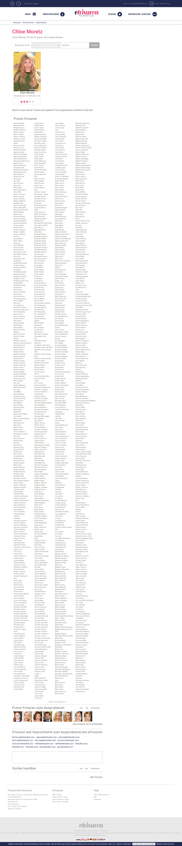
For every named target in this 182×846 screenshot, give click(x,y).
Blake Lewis (18, 427)
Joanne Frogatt (40, 687)
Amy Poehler (18, 248)
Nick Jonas (80, 185)
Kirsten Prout (60, 365)
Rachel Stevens (81, 325)
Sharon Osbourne (82, 483)
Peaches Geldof (82, 272)
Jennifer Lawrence (41, 634)
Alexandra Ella (19, 168)
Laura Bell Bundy (61, 425)
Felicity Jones (39, 372)
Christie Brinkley (20, 612)
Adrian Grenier (19, 145)
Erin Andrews (39, 310)
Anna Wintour (19, 305)
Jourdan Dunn (60, 143)
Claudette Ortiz (19, 645)
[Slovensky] (77, 839)
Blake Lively (18, 430)
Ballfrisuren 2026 (47, 747)
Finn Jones (38, 383)
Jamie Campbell (40, 578)
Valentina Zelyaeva (82, 625)
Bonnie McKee (19, 432)
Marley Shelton (60, 609)
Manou (57, 583)
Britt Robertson (19, 467)
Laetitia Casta (60, 414)
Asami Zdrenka (19, 330)
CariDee (17, 516)
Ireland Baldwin (40, 543)
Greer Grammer (40, 438)
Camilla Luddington (21, 496)
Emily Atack (38, 279)
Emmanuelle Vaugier (42, 303)
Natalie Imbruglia (82, 159)
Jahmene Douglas (41, 556)
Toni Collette (80, 605)
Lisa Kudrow (59, 509)
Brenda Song (18, 447)
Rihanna (79, 363)
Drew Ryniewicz (40, 208)
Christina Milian (19, 623)
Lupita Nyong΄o (60, 543)
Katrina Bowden (61, 263)
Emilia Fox (38, 276)
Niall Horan (80, 181)
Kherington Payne (61, 332)
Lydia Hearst (59, 552)
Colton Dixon (18, 665)
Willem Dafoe (81, 663)
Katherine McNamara (63, 239)
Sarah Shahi (80, 458)
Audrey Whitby (19, 372)
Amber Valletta (19, 232)
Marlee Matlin (60, 607)
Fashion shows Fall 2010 (43, 347)
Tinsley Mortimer (82, 596)
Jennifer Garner (40, 629)
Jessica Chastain (40, 656)
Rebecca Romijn (82, 347)
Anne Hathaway (19, 312)
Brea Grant (17, 445)
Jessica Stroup (40, 669)
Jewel (36, 676)
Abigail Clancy (19, 128)
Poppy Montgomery (83, 296)
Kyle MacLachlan (61, 394)
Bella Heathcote (20, 398)
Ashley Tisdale (19, 361)
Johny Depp (59, 128)
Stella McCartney (82, 547)
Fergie (36, 381)
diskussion (95, 708)
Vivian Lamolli (81, 649)
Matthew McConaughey (64, 627)
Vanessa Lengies (82, 634)
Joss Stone (59, 141)
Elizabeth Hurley (40, 243)
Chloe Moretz (19, 596)
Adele (16, 143)
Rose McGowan (81, 396)
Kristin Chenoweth (62, 385)
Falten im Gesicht (14, 809)
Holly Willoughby (40, 523)
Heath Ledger (39, 481)
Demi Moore (39, 168)
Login (156, 4)
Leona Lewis (59, 472)
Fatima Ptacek (39, 365)
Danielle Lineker (40, 141)
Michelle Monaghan (62, 669)
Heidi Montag (39, 494)
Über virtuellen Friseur (60, 799)
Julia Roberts (60, 150)
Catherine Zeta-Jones (22, 547)
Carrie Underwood (20, 534)
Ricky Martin (80, 361)
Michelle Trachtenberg (63, 674)
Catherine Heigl (19, 545)
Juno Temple (60, 170)
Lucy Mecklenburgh (62, 538)
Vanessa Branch (82, 629)
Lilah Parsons (60, 485)
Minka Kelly (59, 694)
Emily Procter (39, 292)
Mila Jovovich (60, 682)
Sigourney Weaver (82, 505)
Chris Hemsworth (20, 603)
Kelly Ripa (58, 303)
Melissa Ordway (61, 656)
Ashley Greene (19, 347)
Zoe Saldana (80, 685)
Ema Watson (39, 267)
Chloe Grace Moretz (21, 594)
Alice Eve (17, 185)
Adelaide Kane (19, 141)
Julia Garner (59, 148)
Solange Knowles (82, 518)
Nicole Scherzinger (83, 203)
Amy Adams (18, 239)
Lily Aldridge (59, 487)
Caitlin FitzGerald (20, 485)
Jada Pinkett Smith (41, 552)
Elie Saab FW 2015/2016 (43, 223)
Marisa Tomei (60, 605)
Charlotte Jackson (20, 567)
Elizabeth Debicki (40, 236)
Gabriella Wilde (40, 396)
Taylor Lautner (81, 569)
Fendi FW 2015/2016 (41, 376)
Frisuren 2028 (32, 747)
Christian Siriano (20, 609)
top (87, 708)
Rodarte (78, 381)
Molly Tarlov (80, 134)
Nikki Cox (79, 210)
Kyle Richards (60, 396)
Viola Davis (80, 647)
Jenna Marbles (40, 614)
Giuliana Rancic (40, 434)
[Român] (102, 839)
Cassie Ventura (19, 538)
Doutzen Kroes (40, 199)
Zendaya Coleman (82, 680)
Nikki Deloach (81, 212)
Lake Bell (58, 418)
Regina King (80, 352)
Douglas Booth (39, 196)
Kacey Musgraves (61, 179)
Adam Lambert (19, 136)
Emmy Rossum (40, 305)
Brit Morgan (18, 458)
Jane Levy (38, 589)
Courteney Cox (19, 685)
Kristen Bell (59, 376)
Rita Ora (78, 370)
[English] (88, 839)
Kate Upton (59, 223)
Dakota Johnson (40, 136)
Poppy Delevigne (82, 294)
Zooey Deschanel (82, 689)
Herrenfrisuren (13, 804)
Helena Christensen (41, 500)
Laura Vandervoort (62, 436)
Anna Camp (18, 290)
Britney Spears (19, 463)
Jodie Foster (39, 691)
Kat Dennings (60, 201)
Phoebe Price (81, 285)
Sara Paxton (80, 438)
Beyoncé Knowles (20, 414)
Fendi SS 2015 (39, 378)
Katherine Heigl (61, 236)
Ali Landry (17, 179)
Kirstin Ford (59, 370)
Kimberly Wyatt (60, 358)
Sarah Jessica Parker (84, 452)
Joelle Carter (39, 696)
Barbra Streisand (20, 387)
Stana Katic (80, 543)
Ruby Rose (79, 405)
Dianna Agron (39, 188)
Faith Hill (37, 343)
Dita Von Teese (40, 192)
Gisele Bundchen (40, 432)
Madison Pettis (60, 563)
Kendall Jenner (61, 314)
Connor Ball (18, 671)
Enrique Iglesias (40, 307)
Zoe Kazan (79, 682)
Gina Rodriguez (40, 427)
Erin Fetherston (40, 312)
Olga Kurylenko (81, 230)
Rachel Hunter (81, 318)
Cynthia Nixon (39, 130)
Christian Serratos (20, 607)
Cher (15, 578)
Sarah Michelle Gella (83, 454)
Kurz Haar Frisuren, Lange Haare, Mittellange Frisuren (28, 795)
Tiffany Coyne (81, 587)
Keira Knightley (60, 274)
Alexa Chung (18, 163)
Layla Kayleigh (60, 449)
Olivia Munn (80, 236)
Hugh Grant (38, 525)
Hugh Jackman (40, 527)
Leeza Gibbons (60, 458)
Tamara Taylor (81, 560)
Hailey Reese (39, 452)
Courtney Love (19, 687)
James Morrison (40, 576)
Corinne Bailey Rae (21, 680)
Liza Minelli (59, 523)
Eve (35, 339)
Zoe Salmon (80, 687)
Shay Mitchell (81, 489)
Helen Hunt (38, 496)
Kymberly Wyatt (60, 403)
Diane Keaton (39, 181)
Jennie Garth (39, 618)
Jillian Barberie (40, 678)
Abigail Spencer (20, 130)
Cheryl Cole (18, 583)
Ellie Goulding (39, 261)
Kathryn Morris (60, 243)
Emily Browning (40, 283)
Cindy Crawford (19, 636)
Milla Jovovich (60, 691)
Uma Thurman (81, 620)
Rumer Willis (80, 407)
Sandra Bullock (81, 434)
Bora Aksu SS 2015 (20, 434)
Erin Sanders (39, 316)
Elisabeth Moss (40, 230)
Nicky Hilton (80, 190)
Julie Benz (59, 159)
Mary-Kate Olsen (61, 623)
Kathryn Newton (61, 245)
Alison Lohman (19, 194)
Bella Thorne (18, 401)
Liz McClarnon (60, 521)
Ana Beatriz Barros (20, 254)
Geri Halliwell (39, 418)
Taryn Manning (81, 565)
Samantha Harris (82, 427)
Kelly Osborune (60, 296)
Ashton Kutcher (19, 363)
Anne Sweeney (19, 316)
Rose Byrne (80, 394)
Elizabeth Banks (40, 234)
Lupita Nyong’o (60, 547)
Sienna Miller (80, 503)
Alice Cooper (18, 183)
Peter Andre (80, 281)
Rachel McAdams (82, 321)
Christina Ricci (19, 627)
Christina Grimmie (20, 618)
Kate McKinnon (60, 216)
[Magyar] (83, 839)
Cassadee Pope (20, 536)
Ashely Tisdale (19, 336)
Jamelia (37, 567)
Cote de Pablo (19, 682)
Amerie (16, 236)
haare (36, 4)
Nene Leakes (80, 176)
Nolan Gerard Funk (83, 221)
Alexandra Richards (21, 170)
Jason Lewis (39, 598)
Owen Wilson (80, 250)
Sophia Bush (80, 521)
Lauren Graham (61, 445)
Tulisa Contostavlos (83, 614)
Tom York (79, 603)
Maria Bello (59, 591)
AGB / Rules (56, 795)
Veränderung (83, 13)
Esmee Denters (40, 318)
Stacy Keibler (80, 540)
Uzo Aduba (80, 623)
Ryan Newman (81, 418)
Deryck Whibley (40, 174)
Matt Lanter (59, 625)
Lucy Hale (58, 534)
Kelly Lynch (59, 294)
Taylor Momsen (81, 572)
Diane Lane (38, 185)
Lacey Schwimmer (62, 409)
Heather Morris (40, 489)
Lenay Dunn (59, 469)
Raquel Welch (81, 334)
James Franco (39, 572)
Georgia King (39, 414)
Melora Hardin (60, 663)
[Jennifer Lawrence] (77, 716)
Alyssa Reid (18, 214)
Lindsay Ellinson (61, 500)
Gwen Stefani (39, 443)
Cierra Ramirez (19, 634)
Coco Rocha (18, 651)
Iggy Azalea (38, 536)
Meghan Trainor (61, 651)
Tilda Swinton (81, 591)
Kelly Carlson (60, 290)
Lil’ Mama (58, 498)
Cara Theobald (19, 512)
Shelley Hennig (81, 492)
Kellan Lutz (59, 281)
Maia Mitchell (60, 572)
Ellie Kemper (39, 263)
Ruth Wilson (80, 412)
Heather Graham (40, 483)
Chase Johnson (20, 572)
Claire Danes (18, 640)
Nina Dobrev (80, 216)
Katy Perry (58, 265)
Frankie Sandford (40, 392)
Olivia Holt (79, 234)
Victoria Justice (81, 645)
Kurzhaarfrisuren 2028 (45, 740)
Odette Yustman (82, 223)
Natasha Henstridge (83, 168)
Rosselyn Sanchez (82, 403)
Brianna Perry (19, 449)
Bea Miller (17, 392)
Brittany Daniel (19, 469)
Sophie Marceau (82, 523)
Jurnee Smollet (61, 172)
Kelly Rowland (60, 305)
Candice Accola (20, 498)
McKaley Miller (60, 640)
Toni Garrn (79, 607)
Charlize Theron (20, 565)
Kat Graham (59, 203)
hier (90, 110)
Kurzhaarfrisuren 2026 (69, 737)
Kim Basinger (60, 341)
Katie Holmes (60, 252)
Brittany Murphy (19, 472)
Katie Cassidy (60, 250)
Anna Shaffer (18, 301)
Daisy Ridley (38, 132)
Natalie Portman (82, 161)
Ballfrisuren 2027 (65, 747)
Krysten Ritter (60, 390)
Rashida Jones (81, 336)
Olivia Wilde (80, 243)
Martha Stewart (60, 612)
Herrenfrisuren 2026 (44, 744)
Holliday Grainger (40, 516)
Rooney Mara (80, 383)
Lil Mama (58, 483)
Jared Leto (38, 596)
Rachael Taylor (81, 314)
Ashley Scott (18, 358)
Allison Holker (19, 196)
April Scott (17, 321)
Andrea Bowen (19, 265)
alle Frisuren (96, 777)
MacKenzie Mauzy (62, 556)
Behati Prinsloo (19, 396)
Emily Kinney (39, 287)
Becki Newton (19, 394)
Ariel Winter (18, 325)
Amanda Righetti (20, 221)
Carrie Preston (19, 532)
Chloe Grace (18, 591)
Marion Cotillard (61, 600)
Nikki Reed (80, 214)
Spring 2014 (80, 532)
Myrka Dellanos (81, 143)
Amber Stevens (19, 230)
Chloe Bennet (19, 587)
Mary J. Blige (60, 618)
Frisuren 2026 (81, 744)
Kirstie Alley (59, 367)
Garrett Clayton (39, 405)
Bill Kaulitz (17, 416)
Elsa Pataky (38, 265)
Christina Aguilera (20, 614)
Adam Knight (18, 134)
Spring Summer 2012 (83, 534)
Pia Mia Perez (81, 287)
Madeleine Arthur (61, 560)
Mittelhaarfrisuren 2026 (23, 737)
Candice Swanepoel (21, 500)
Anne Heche (18, 314)
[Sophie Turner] (17, 716)
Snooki (78, 512)
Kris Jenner (59, 374)
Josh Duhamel (60, 136)
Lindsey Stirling (60, 505)
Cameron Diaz (19, 489)
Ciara (15, 631)
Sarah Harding (81, 447)
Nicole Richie (81, 201)
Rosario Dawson (82, 392)
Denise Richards (40, 170)
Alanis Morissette (20, 157)
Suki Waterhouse (82, 552)
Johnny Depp (60, 125)
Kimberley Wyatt (61, 350)
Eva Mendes (38, 330)
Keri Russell (59, 321)
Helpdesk (97, 799)
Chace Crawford (20, 556)
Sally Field (79, 421)
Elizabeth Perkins (40, 248)
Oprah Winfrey (81, 245)
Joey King (38, 698)
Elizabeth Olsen (40, 245)
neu (81, 708)
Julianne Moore (61, 157)
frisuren (28, 4)
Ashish (16, 339)
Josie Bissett (60, 139)
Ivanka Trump (39, 547)
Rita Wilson (80, 372)
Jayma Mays (39, 600)
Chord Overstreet (20, 600)
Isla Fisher (38, 545)
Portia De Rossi (81, 299)
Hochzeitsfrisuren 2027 (23, 744)
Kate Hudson (60, 212)
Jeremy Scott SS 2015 (42, 647)
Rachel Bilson (81, 316)
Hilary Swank (39, 512)
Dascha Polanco (40, 148)
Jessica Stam (39, 667)
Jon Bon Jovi (60, 132)
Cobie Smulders (20, 649)
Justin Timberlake (62, 176)
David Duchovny (40, 152)
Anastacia (17, 261)
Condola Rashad (20, 669)
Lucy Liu (58, 536)
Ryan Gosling (80, 416)
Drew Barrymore (40, 205)
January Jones (40, 594)
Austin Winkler (19, 376)
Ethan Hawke (39, 323)
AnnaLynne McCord (21, 310)
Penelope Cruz (81, 274)
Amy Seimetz (19, 250)
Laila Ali (58, 416)
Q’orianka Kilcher (82, 310)
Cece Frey (17, 552)
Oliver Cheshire (81, 232)
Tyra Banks (80, 618)
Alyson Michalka (20, 208)
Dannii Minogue (40, 145)
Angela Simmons (20, 276)
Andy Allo (17, 270)
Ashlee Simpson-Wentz (22, 343)
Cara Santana (18, 509)
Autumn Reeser (19, 378)
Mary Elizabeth (60, 614)
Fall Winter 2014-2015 (42, 345)
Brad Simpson (19, 438)
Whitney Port (80, 656)
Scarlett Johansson (83, 461)
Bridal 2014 (18, 452)
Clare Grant (18, 643)
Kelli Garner (59, 283)
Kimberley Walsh (61, 347)
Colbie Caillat (18, 658)
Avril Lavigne (18, 381)
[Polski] (85, 839)
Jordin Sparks (60, 134)
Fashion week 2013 (41, 363)
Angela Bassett (19, 274)
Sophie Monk (81, 527)
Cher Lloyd (18, 580)
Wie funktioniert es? (101, 795)
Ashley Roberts (19, 356)
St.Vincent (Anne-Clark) (84, 538)
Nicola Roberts (81, 196)
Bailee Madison (19, 385)
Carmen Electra (19, 523)
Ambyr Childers (19, 234)
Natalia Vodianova (82, 154)
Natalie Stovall (81, 163)
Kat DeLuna (59, 199)
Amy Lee (17, 243)
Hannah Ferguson (41, 465)
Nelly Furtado (80, 174)
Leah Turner (59, 454)
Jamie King (38, 583)
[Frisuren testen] (91, 824)
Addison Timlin (19, 139)
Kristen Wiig (59, 381)
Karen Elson (59, 188)
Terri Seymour (81, 583)
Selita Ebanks (80, 467)
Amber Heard (19, 225)
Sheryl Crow (80, 498)
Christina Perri (19, 625)
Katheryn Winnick (61, 241)
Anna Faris (17, 294)
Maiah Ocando (60, 574)
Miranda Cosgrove (82, 123)
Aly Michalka (18, 203)
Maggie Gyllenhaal (62, 569)
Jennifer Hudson (40, 631)
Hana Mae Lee (39, 463)
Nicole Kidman (81, 199)
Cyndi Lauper (39, 128)
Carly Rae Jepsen (20, 521)
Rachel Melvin (81, 323)
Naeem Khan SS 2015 (84, 148)
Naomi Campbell (82, 150)
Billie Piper (18, 421)
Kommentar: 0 (20, 96)
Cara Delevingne (20, 507)
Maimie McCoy (60, 576)
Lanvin (57, 423)
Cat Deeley (18, 540)
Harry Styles (38, 472)
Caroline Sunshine (21, 527)
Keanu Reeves (60, 270)
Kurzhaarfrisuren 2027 (22, 740)
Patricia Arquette (82, 261)
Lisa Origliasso (60, 514)
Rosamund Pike (82, 387)
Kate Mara (58, 214)
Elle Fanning (39, 254)
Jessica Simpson (40, 665)
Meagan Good (60, 643)
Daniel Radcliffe (40, 139)
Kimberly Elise (60, 354)
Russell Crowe (81, 409)
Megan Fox (59, 649)
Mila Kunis (59, 685)
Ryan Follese (80, 414)
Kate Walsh (59, 225)
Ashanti (16, 332)
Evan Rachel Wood (41, 334)
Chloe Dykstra (19, 589)
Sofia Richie (80, 514)
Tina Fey (79, 594)
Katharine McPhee (62, 234)
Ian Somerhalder (40, 534)
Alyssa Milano (19, 212)
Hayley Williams (40, 478)
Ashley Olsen (18, 350)
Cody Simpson (19, 656)
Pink (77, 290)
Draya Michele (39, 201)
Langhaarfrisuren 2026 (46, 737)
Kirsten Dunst (60, 363)
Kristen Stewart (60, 378)
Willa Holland (80, 660)
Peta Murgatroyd (82, 276)
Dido (36, 190)
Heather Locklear (40, 487)
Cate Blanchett (19, 543)
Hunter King (38, 532)
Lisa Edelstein (60, 507)
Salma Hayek (80, 423)
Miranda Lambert (82, 128)
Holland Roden (40, 514)
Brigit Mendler (19, 456)
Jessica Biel (39, 654)
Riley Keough (80, 367)
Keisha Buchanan (61, 276)
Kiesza (57, 339)
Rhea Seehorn (81, 356)
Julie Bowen (59, 161)
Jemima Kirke (39, 603)
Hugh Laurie (39, 529)
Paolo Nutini (80, 256)
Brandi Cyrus (18, 441)
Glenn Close (39, 436)
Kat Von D (58, 205)
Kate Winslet (59, 230)
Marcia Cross (60, 585)
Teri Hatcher (80, 580)
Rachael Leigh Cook (83, 312)
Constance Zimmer (21, 678)
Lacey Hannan (60, 407)
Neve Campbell (81, 179)
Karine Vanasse (61, 192)
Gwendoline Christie (41, 445)
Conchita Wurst (19, 667)
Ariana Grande (19, 323)
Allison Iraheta (19, 199)
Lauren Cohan (60, 441)
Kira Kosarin (59, 361)
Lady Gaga (59, 412)
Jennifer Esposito (41, 627)
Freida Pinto (38, 394)
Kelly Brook (59, 287)
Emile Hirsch (39, 272)
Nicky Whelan (81, 192)
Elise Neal (38, 232)
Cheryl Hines (18, 585)
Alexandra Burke (20, 165)
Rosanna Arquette (82, 390)
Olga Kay (79, 227)
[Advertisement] (57, 757)
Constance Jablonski (22, 676)
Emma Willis (39, 301)
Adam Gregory (19, 132)
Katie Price (59, 259)
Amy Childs (18, 241)
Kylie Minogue (60, 401)
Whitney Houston (82, 654)
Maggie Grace (60, 567)
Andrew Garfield (20, 267)
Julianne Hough (61, 154)
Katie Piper (59, 256)
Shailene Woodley (82, 474)
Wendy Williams (81, 651)
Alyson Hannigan (20, 205)
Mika (56, 680)
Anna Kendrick (19, 296)
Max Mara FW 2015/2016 (64, 636)
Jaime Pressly (39, 560)
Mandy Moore (60, 580)
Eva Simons (38, 332)
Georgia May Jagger (41, 416)
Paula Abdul (80, 267)
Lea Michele (59, 452)
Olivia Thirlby (80, 241)
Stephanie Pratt (81, 549)
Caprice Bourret (19, 503)
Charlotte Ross (19, 569)
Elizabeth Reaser (40, 250)
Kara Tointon (59, 185)
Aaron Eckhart (19, 123)
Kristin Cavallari (60, 383)
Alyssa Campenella (21, 210)
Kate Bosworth (60, 210)
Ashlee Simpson (20, 341)
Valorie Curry (80, 627)
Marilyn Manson (61, 598)
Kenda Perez (60, 312)
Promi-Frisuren (28, 23)
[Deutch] (91, 839)
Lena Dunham (60, 465)
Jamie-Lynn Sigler (41, 585)
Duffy (36, 210)
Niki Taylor (79, 208)
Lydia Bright (59, 549)
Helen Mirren (39, 498)
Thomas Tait (80, 585)
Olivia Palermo (81, 239)
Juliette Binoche (61, 165)
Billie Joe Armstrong (21, 418)
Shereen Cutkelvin (82, 496)
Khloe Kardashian (61, 334)
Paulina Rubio (81, 270)
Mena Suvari (59, 665)
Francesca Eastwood (42, 387)
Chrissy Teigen (19, 605)
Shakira (78, 476)
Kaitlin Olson (59, 181)
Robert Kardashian (82, 376)
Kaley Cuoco (59, 183)
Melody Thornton (61, 660)
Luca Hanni (59, 532)
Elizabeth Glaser (40, 241)
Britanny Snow (19, 461)
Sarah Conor (80, 445)
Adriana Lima (18, 148)
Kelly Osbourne (60, 299)
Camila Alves (18, 492)
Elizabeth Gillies (40, 239)
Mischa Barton (81, 130)
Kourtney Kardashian (62, 372)
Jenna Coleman (40, 607)
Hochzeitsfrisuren (14, 797)
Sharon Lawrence (82, 481)
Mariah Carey (60, 596)
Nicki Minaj (80, 188)
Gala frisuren (12, 802)
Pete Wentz (80, 279)
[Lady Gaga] (57, 716)
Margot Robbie (60, 589)
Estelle (36, 321)
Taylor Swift (80, 578)
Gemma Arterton (40, 407)
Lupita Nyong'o (60, 545)
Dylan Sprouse (39, 212)
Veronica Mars (81, 640)
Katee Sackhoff (60, 232)
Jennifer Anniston (41, 623)
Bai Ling (17, 383)
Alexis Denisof (19, 176)
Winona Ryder (81, 669)
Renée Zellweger (82, 354)
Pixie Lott (79, 292)
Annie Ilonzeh (19, 318)
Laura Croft (59, 427)
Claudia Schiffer (20, 647)
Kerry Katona (59, 323)
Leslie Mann (59, 476)
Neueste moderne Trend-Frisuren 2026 (22, 799)
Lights (57, 481)
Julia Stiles (59, 152)
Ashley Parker (19, 352)
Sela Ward (79, 463)
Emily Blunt (38, 281)
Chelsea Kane (19, 574)
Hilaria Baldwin (39, 503)
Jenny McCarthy (40, 645)
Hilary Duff (38, 505)
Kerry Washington (61, 325)
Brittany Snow (19, 474)
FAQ (95, 797)
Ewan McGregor (40, 341)
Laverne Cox (59, 447)
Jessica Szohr (39, 671)
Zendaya (79, 678)
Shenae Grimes (81, 494)
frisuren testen (36, 833)
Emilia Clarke (39, 274)
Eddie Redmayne (40, 214)
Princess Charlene (83, 303)
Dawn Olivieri (39, 157)
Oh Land (79, 225)
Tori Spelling (80, 612)
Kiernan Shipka (60, 336)
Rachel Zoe (80, 330)
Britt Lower (17, 465)
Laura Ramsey (60, 434)
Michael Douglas (61, 667)
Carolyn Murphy (19, 529)
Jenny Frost (38, 643)
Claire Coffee (18, 638)
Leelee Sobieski (61, 456)
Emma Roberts (39, 294)
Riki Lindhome (81, 365)
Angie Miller (18, 283)
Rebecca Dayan (81, 343)
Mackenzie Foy (60, 554)
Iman (36, 538)
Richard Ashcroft (82, 358)
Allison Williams (20, 201)
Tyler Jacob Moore (83, 616)
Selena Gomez (81, 465)
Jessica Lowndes (40, 660)
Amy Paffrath (18, 245)
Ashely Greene (19, 334)
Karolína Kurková (61, 196)
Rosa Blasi (79, 385)
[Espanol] (93, 839)
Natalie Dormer (81, 157)
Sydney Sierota (81, 558)
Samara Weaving (82, 430)
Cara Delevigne (19, 505)
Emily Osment (39, 290)
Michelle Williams (61, 676)
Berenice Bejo (19, 407)
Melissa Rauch (60, 658)
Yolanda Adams (81, 674)
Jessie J (37, 674)
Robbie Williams (82, 374)
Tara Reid (79, 563)
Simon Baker (80, 507)
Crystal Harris (39, 123)
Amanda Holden (20, 219)
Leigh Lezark (60, 461)
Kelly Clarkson (60, 292)
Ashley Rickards (20, 354)
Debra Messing (40, 161)
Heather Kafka (39, 485)
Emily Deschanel (40, 285)
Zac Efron (79, 676)
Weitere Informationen (165, 844)
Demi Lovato (39, 165)
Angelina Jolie (19, 279)
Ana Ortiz (17, 256)
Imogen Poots (39, 540)
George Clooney (40, 412)
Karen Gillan (59, 190)
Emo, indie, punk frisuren (17, 806)
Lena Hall (58, 467)
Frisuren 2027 (18, 747)
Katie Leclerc (60, 254)
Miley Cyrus (59, 689)
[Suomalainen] (104, 839)
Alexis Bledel (18, 174)
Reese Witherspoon (83, 350)
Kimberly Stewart (61, 356)
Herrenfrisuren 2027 (64, 744)
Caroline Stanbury (20, 525)
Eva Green (38, 325)
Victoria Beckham (82, 643)
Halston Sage (39, 461)
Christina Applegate (21, 616)
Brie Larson (18, 454)
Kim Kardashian (61, 345)
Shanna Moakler (82, 478)
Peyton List (80, 283)
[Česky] (80, 839)
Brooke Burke (19, 476)
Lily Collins (59, 494)
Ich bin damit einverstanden (144, 844)
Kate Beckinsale (61, 208)
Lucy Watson (59, 540)
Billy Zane (17, 425)
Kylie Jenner (59, 398)
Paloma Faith (80, 252)
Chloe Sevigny (19, 598)
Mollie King (80, 132)
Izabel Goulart (39, 549)
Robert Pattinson (82, 378)
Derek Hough (39, 172)
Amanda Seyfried (20, 223)
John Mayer (59, 123)
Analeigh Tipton (20, 259)
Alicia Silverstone (20, 190)
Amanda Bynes (19, 216)
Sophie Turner (81, 529)
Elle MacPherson (40, 256)
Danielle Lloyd (39, 143)
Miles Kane (59, 687)
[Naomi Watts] (27, 716)
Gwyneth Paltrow (40, 447)
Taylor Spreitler (81, 576)
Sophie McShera (82, 525)
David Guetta (39, 154)
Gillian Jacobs (39, 423)
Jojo (56, 130)
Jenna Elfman (39, 612)
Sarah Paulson (81, 456)
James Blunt (39, 569)
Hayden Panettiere (41, 474)
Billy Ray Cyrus (19, 423)
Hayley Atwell (39, 476)
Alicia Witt (17, 192)
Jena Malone (39, 605)
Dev (35, 176)
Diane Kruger (39, 183)
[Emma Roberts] (87, 716)
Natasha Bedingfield (83, 165)
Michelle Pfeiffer (61, 671)
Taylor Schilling (81, 574)
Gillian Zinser (39, 425)
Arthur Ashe (18, 327)
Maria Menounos (61, 594)
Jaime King (38, 558)
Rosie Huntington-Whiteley (85, 401)
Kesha (57, 327)
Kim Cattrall (59, 343)
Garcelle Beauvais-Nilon (43, 403)
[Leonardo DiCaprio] (47, 716)
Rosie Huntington (82, 398)
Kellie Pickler (60, 285)
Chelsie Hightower (20, 576)
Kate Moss (59, 221)
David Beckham (40, 150)
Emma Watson (39, 299)
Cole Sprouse (19, 660)
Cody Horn (17, 654)
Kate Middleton (60, 219)
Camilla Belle (18, 494)
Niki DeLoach (81, 205)
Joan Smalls (39, 682)
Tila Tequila (80, 589)
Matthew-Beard (60, 634)
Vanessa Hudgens (82, 631)
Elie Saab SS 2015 (40, 225)
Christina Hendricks (21, 620)
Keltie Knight (59, 310)
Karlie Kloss (59, 194)
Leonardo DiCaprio (62, 474)
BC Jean (17, 390)
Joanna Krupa (39, 685)
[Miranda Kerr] (37, 716)
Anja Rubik (18, 287)
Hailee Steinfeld (40, 449)
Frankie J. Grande (41, 390)
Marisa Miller (60, 603)
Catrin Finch (18, 549)
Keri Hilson (59, 318)
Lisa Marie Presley (62, 512)
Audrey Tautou (19, 370)
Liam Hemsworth (61, 478)
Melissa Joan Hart (61, 654)
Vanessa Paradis (82, 636)
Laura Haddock (60, 432)
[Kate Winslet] (67, 716)
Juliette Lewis (60, 168)
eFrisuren (17, 23)
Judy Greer (59, 145)
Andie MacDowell (20, 263)
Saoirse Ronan (81, 436)
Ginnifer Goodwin (40, 430)
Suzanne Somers (82, 556)
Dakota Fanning (40, 134)
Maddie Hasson (61, 558)
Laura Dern (59, 430)
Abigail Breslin (19, 125)
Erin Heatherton (40, 314)
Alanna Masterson (20, 159)
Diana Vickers (39, 179)
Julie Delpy (59, 163)
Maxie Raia (59, 638)
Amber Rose (18, 227)
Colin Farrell (18, 663)
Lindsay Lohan (60, 503)
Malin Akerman (60, 578)
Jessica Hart (39, 658)
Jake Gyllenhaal (40, 565)
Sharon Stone (81, 485)
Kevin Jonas (59, 330)
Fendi (36, 374)
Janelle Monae (40, 591)
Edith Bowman (39, 216)
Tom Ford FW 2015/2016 (84, 600)
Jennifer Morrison (41, 640)
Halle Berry (38, 458)
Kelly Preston (60, 301)
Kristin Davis (59, 387)
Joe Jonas (38, 694)
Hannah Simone (40, 467)
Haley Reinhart (39, 456)
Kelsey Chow (59, 307)
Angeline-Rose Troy (21, 281)
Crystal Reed (39, 125)
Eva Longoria (39, 327)
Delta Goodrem (40, 163)
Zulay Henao (80, 691)
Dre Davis (37, 203)
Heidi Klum (38, 492)
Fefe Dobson (39, 370)
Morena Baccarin (82, 139)
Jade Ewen (38, 554)
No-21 (78, 219)
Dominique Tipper (41, 194)
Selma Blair (80, 469)
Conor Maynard (19, 674)
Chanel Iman (18, 558)
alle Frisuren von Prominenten (87, 724)
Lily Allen (58, 489)
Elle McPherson (40, 259)
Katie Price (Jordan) (62, 261)
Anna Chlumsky (19, 292)
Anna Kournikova (20, 299)
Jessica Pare (39, 663)
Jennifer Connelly (41, 625)
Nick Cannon (80, 183)
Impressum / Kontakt (60, 802)
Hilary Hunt (38, 507)
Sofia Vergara (80, 516)
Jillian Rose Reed (40, 680)
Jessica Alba (39, 651)
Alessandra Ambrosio (22, 161)
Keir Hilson (59, 272)
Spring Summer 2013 (83, 536)
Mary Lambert (60, 620)
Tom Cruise (80, 598)
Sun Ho (78, 554)
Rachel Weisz (81, 327)
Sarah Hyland (80, 449)
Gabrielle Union (40, 401)
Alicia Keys (18, 188)
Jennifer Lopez (40, 636)
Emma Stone (39, 296)
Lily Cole (58, 492)
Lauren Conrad (60, 443)
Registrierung (165, 4)
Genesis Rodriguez (41, 409)
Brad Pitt (17, 436)
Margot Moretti (60, 587)
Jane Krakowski (40, 587)
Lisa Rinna (59, 516)
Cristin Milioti (18, 689)
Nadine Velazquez (82, 145)
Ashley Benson (19, 345)
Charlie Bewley (19, 563)
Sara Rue (79, 441)
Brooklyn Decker (20, 478)
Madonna (58, 565)
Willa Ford (79, 658)
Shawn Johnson (82, 487)
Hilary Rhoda (39, 509)
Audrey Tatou (18, 367)
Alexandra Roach (20, 172)
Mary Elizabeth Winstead (64, 616)
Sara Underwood (82, 443)
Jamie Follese (39, 580)
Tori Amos (79, 609)
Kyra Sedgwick (60, 405)
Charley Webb (19, 560)
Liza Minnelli (59, 525)
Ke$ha (57, 267)
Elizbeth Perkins (40, 252)
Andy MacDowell (20, 272)
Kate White (59, 227)
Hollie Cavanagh (40, 518)
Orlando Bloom (81, 248)
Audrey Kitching (20, 365)
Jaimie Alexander (40, 563)
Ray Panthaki (80, 339)
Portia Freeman (81, 301)
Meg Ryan (58, 647)
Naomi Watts (80, 152)
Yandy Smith (80, 671)
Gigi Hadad (38, 421)
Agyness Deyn (19, 152)
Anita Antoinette (19, 285)
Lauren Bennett (60, 438)
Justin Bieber (60, 174)
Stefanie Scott (81, 545)
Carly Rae (17, 518)
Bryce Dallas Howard (21, 481)
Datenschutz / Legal (60, 797)
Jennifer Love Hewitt (42, 638)
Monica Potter (81, 136)
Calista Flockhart (20, 487)
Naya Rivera (80, 172)
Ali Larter (17, 181)
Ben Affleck (18, 403)
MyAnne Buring (81, 141)
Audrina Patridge (20, 374)
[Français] (96, 839)
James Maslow (40, 574)
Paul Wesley (80, 265)
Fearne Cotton (39, 367)
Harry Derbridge (40, 469)
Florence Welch (40, 385)
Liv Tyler (58, 518)
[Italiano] (99, 839)
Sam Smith (80, 425)
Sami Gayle (80, 432)
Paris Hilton (80, 259)
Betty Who (17, 412)
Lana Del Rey (60, 421)
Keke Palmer (60, 279)
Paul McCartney (81, 263)
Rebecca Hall (81, 345)
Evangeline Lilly (40, 336)
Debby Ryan (38, 159)
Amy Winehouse (20, 252)
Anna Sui (17, 303)
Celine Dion (18, 554)
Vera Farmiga (80, 638)
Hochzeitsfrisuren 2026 (68, 740)
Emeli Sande (39, 270)
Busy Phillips (18, 483)
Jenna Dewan (39, 609)
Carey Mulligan (19, 514)
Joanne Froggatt (40, 689)
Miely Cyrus (59, 678)
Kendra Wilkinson (61, 316)
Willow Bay (79, 665)
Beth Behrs (18, 409)
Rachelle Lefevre (82, 332)
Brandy (16, 443)
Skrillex (78, 509)
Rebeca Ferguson (82, 341)
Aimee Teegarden (20, 154)
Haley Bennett (39, 454)
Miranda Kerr (80, 125)
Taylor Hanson (81, 567)
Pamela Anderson (82, 254)
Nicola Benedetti (82, 194)
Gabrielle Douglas (41, 398)
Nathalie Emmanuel (83, 170)
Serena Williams (82, 472)
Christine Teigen (20, 629)
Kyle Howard (59, 392)
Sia (77, 500)
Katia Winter (59, 248)
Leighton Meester (61, 463)
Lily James (59, 496)
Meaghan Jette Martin (63, 645)
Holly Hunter (39, 521)
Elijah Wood (38, 227)
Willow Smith (80, 667)
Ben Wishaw (18, 405)
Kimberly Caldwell (61, 352)
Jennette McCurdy (41, 616)
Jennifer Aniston (40, 620)
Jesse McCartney (40, 649)
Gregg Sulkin (39, 441)
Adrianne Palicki (20, 150)
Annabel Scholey (20, 307)
